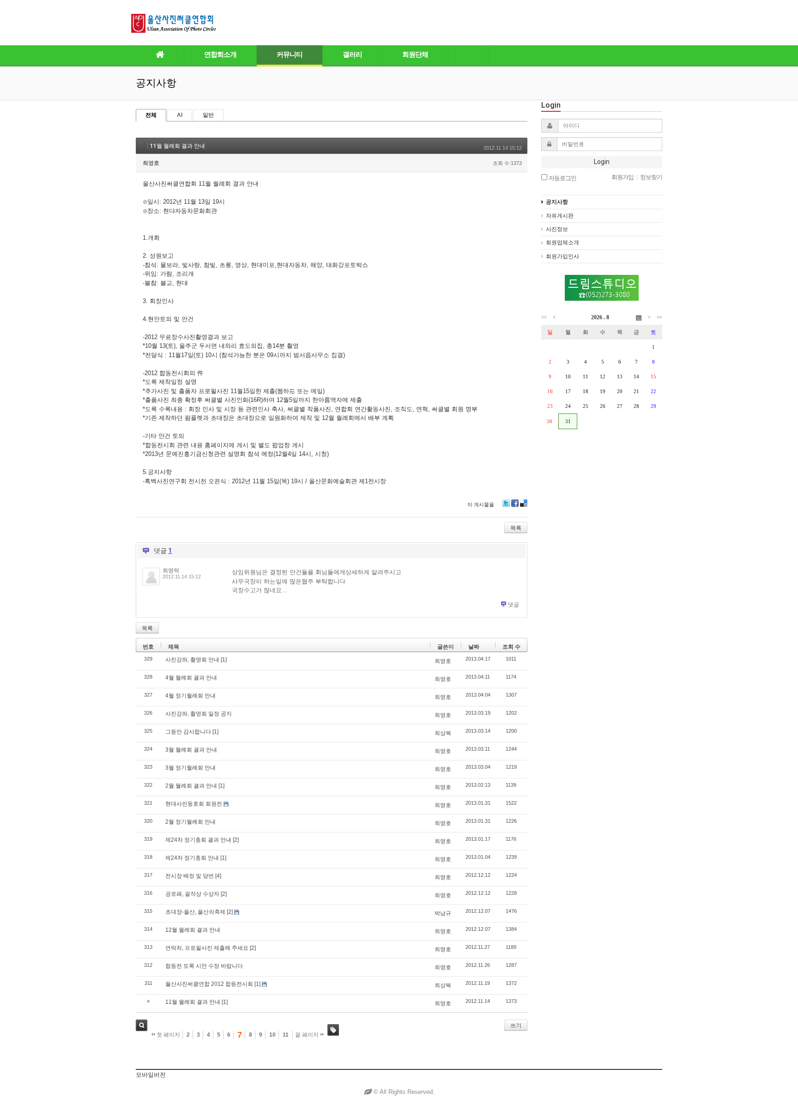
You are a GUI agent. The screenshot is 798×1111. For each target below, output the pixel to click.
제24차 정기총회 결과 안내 (198, 840)
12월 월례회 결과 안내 (192, 930)
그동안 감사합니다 (188, 732)
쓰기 (515, 1025)
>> (659, 317)
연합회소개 (220, 54)
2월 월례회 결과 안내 (191, 786)
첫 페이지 (167, 1035)
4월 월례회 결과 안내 (191, 677)
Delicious (523, 503)
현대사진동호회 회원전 (193, 804)
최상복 (443, 733)
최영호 (151, 163)
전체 (151, 115)
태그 (333, 1030)
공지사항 (557, 202)
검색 (141, 1025)
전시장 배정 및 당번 (189, 876)
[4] (218, 876)
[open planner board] (638, 317)
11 (286, 1035)
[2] (236, 840)
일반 (208, 115)
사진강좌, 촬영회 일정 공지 (198, 713)
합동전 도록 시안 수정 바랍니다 (204, 966)
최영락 (171, 570)
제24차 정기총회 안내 (192, 858)
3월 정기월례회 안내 (190, 768)
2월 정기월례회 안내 (190, 822)
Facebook (515, 503)
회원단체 (415, 54)
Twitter (506, 503)
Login (602, 161)
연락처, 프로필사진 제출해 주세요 (206, 948)
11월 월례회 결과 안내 (177, 146)
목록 (515, 528)
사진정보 (557, 229)
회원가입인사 (562, 256)
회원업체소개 (562, 242)
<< (544, 317)
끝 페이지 (307, 1035)
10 (272, 1035)
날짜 (473, 647)
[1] (224, 659)
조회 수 (511, 647)
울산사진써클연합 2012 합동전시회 (209, 984)
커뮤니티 (289, 54)
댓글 (513, 604)
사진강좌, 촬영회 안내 (192, 659)
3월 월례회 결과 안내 (191, 750)
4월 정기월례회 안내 (190, 695)
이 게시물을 (480, 504)
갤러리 (352, 54)
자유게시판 (560, 215)
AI (179, 115)
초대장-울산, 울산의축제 (195, 912)
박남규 (443, 913)
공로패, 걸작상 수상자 (192, 894)
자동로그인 (561, 178)
